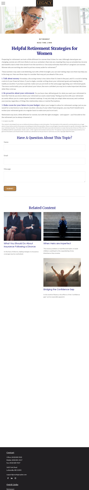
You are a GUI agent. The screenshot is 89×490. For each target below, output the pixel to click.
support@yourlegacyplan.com (17, 474)
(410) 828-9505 (17, 457)
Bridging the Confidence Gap (58, 289)
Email (6, 155)
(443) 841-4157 (17, 460)
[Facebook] (8, 478)
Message (7, 169)
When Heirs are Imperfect (57, 243)
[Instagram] (15, 478)
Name (6, 142)
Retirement (10, 489)
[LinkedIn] (11, 478)
